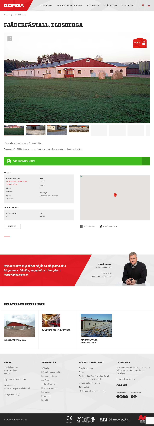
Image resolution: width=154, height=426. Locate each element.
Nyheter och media (49, 388)
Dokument (45, 392)
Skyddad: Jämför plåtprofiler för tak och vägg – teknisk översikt (94, 378)
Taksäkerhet (84, 387)
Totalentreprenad (12, 184)
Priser (81, 372)
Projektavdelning (86, 368)
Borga (6, 15)
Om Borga (45, 380)
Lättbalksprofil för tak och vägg (92, 391)
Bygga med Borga (49, 376)
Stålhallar (46, 5)
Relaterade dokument (125, 379)
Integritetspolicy (12, 394)
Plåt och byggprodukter (69, 5)
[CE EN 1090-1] (69, 419)
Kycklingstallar (23, 181)
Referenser (93, 5)
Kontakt (44, 400)
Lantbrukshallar (11, 181)
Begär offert (110, 5)
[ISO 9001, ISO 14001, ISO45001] (86, 419)
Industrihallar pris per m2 (90, 383)
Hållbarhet (128, 5)
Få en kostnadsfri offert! (24, 161)
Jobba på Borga (48, 384)
